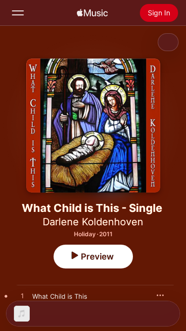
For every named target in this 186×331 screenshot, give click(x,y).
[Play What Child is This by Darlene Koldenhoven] (22, 296)
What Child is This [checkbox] (59, 296)
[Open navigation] (18, 13)
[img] (92, 12)
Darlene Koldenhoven (93, 222)
